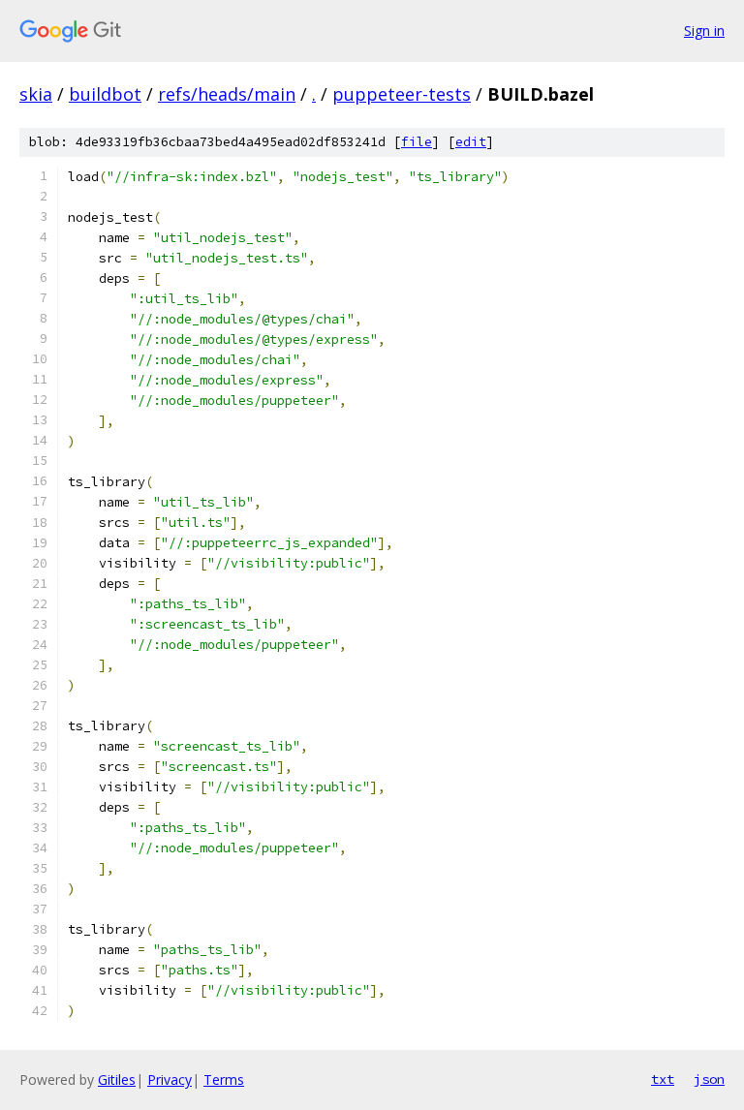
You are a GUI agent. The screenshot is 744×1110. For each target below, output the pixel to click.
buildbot (105, 94)
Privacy (169, 1079)
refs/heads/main (226, 94)
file (416, 142)
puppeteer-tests (401, 94)
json (709, 1079)
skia (35, 94)
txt (662, 1079)
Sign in (704, 30)
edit (470, 142)
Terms (223, 1079)
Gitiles (117, 1079)
